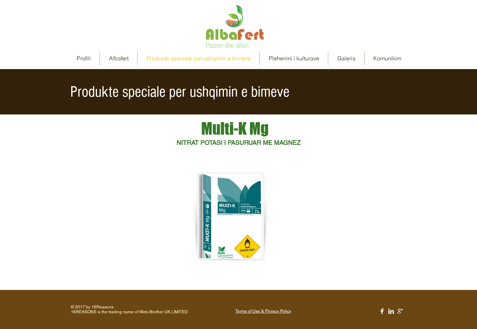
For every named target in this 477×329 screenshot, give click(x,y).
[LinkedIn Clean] (391, 311)
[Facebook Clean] (382, 311)
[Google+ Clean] (400, 311)
